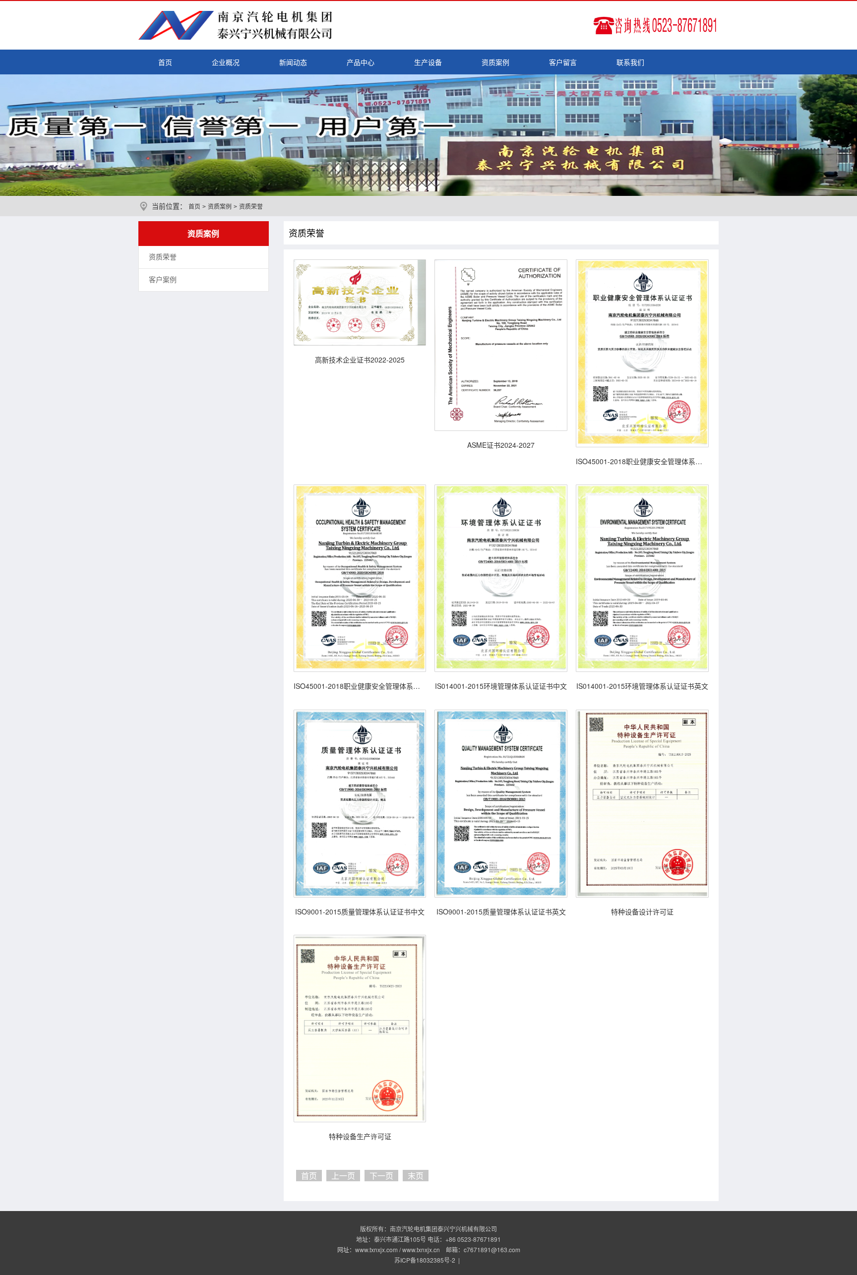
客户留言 (563, 62)
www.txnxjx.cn (421, 1249)
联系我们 (630, 62)
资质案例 (495, 62)
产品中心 (360, 62)
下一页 (381, 1175)
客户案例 (163, 280)
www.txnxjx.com (376, 1249)
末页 (416, 1175)
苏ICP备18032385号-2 (424, 1260)
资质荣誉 (163, 257)
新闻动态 (293, 62)
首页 (165, 62)
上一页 (343, 1175)
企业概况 (226, 62)
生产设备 (428, 62)
